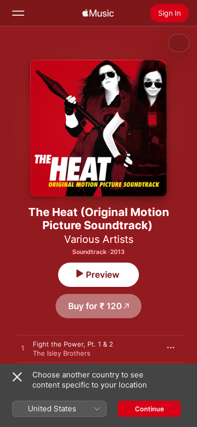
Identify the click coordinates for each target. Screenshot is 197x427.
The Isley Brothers (61, 353)
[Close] (17, 376)
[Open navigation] (18, 13)
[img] (98, 13)
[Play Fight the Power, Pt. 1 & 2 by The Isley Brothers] (23, 348)
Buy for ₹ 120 (95, 306)
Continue (149, 409)
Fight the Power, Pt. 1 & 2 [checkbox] (73, 344)
